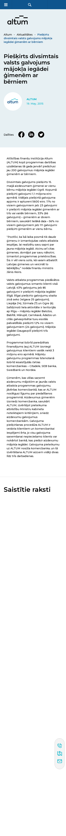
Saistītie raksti (27, 489)
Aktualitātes (25, 34)
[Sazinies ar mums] (59, 761)
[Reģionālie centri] (59, 753)
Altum (8, 34)
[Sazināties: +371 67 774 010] (59, 746)
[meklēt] (29, 4)
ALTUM (31, 99)
